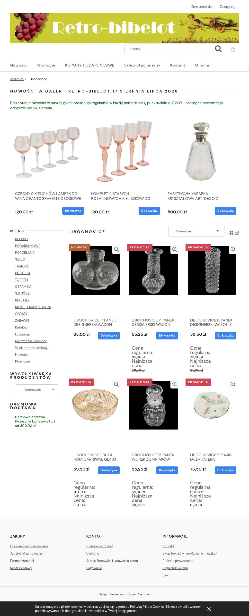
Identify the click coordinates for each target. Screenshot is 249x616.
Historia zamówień (99, 546)
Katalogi (21, 327)
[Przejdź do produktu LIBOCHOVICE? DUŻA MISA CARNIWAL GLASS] (95, 415)
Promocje (22, 361)
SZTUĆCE (22, 293)
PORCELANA (25, 252)
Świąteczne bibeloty (31, 341)
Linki (166, 575)
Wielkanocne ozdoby (31, 348)
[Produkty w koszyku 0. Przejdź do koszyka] (233, 48)
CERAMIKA (23, 286)
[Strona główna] (124, 27)
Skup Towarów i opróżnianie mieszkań (190, 553)
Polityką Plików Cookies (147, 607)
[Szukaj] (218, 48)
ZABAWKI (22, 320)
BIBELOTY (22, 300)
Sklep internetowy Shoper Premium (124, 594)
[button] (116, 249)
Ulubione (92, 553)
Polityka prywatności (178, 561)
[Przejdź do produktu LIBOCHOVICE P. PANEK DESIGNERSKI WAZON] (95, 280)
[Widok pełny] (237, 231)
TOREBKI (21, 280)
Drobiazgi (22, 334)
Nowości (21, 354)
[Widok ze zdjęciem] (231, 231)
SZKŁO (20, 259)
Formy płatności (22, 561)
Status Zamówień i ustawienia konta (112, 561)
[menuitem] (23, 65)
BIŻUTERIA (22, 273)
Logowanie (94, 568)
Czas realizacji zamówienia (29, 546)
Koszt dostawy (21, 568)
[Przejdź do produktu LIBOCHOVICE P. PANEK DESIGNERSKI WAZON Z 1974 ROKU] (212, 280)
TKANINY (22, 266)
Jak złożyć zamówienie (26, 553)
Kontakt (168, 546)
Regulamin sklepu (175, 568)
